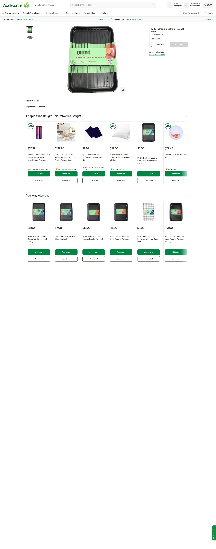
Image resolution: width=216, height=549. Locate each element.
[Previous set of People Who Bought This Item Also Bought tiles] (181, 116)
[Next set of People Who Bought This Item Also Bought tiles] (186, 116)
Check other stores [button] (157, 55)
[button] (30, 30)
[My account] (186, 5)
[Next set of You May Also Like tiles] (186, 196)
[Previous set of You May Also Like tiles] (181, 196)
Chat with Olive (214, 533)
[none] (192, 5)
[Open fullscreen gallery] (123, 89)
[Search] (153, 4)
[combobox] (113, 5)
